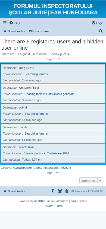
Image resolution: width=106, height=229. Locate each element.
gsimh (23, 127)
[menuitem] (14, 23)
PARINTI (65, 167)
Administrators (22, 167)
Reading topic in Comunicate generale (49, 94)
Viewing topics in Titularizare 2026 (46, 153)
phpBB (38, 200)
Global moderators (45, 167)
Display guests (59, 54)
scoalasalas (27, 147)
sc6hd (23, 107)
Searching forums (36, 74)
